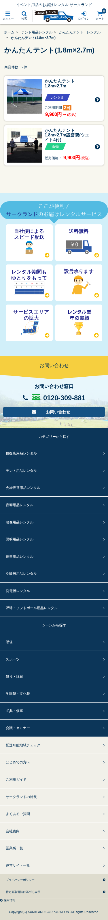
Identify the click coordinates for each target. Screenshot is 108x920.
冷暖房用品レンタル (21, 574)
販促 (9, 642)
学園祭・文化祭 (18, 694)
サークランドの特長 (21, 797)
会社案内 (13, 831)
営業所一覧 (14, 848)
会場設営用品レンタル (23, 488)
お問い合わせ (58, 412)
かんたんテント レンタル (80, 32)
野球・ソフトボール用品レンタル (32, 608)
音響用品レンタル (19, 505)
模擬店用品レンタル (21, 453)
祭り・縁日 (14, 677)
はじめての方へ (18, 762)
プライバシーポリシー (20, 879)
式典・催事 (14, 711)
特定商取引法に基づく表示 (23, 891)
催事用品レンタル (19, 557)
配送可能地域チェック (23, 745)
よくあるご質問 (18, 814)
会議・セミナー (18, 728)
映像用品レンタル (19, 522)
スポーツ (13, 659)
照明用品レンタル (19, 539)
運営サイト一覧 (18, 865)
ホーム (9, 32)
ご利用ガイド (16, 780)
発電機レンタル (18, 591)
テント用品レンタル (36, 32)
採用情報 (9, 900)
